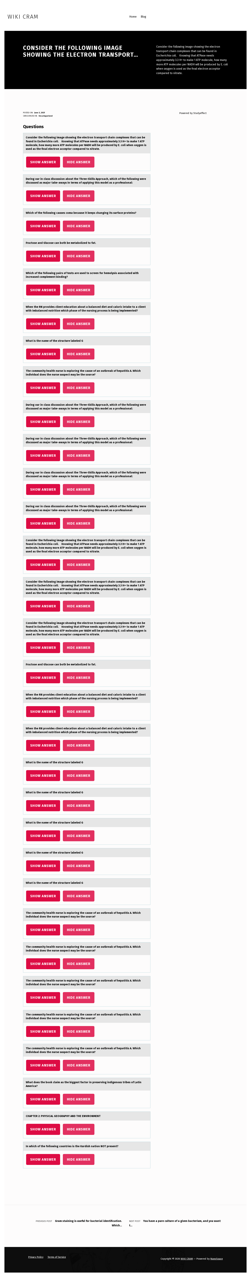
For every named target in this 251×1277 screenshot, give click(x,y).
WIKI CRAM (187, 1258)
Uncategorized (45, 116)
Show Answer (43, 162)
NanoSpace (216, 1258)
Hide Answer (78, 162)
